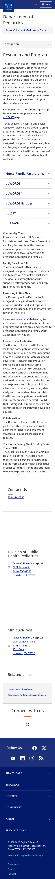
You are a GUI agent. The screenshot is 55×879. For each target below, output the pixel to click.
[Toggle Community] (49, 807)
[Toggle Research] (49, 796)
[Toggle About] (49, 819)
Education (13, 784)
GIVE (34, 4)
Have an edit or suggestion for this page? (26, 855)
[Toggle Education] (49, 784)
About (10, 819)
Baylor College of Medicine (21, 30)
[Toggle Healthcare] (49, 773)
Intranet (12, 873)
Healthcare (14, 773)
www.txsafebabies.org (29, 319)
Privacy (11, 869)
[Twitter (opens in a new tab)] (27, 725)
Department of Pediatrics (20, 689)
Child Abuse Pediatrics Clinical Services (27, 694)
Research (12, 796)
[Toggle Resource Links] (49, 830)
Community (14, 807)
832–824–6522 (16, 497)
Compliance (13, 864)
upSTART (8, 117)
